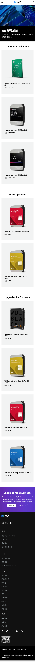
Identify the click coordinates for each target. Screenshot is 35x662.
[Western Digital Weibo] (2, 631)
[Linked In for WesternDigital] (17, 631)
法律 (9, 649)
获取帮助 (4, 618)
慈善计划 (4, 562)
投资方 (3, 601)
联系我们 (4, 609)
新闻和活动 (5, 579)
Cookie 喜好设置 (21, 649)
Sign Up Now (22, 505)
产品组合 (4, 539)
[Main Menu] (2, 2)
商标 (14, 649)
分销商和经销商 (6, 547)
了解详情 (11, 505)
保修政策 (4, 543)
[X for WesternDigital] (21, 630)
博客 (2, 594)
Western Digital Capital (9, 566)
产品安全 (4, 626)
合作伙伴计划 (5, 558)
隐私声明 (4, 649)
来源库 (3, 622)
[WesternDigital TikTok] (7, 631)
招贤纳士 (4, 598)
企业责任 (4, 587)
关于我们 (4, 575)
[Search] (33, 2)
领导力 (3, 583)
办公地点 (4, 605)
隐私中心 (4, 590)
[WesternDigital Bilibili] (12, 631)
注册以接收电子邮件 (8, 536)
